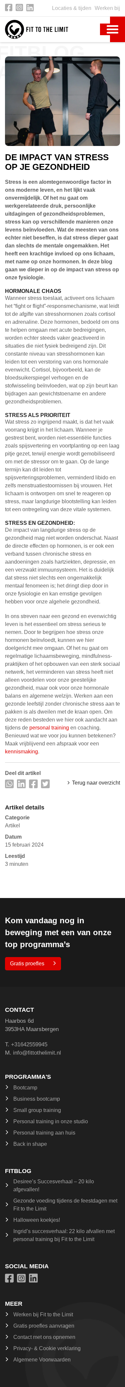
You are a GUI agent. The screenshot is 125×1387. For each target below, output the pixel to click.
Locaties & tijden (71, 8)
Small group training (37, 1110)
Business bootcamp (36, 1099)
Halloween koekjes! (36, 1220)
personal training (49, 727)
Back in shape (30, 1144)
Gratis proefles (27, 963)
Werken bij (107, 8)
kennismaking (21, 751)
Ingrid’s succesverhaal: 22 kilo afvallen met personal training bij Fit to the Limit (64, 1235)
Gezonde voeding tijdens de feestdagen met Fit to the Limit (65, 1205)
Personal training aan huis (44, 1133)
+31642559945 (29, 1044)
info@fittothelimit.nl (37, 1053)
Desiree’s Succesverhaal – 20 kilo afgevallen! (53, 1185)
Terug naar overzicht (96, 783)
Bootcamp (25, 1087)
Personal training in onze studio (50, 1121)
